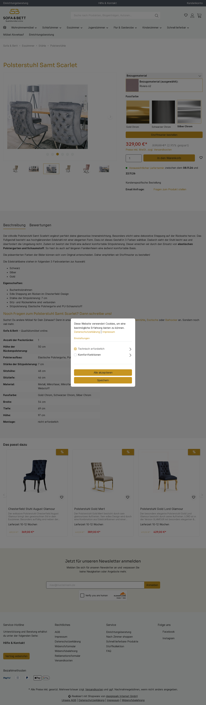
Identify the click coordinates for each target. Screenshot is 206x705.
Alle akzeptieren (103, 372)
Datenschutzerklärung (87, 331)
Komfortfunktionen (89, 354)
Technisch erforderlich (91, 348)
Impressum (108, 331)
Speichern (103, 380)
